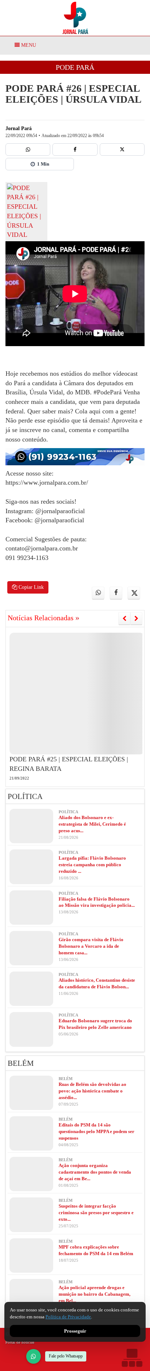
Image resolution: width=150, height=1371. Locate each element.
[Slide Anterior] (124, 618)
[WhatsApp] (33, 1356)
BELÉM (21, 1063)
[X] (122, 149)
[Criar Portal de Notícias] (132, 1357)
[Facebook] (74, 149)
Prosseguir (75, 1331)
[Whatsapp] (27, 149)
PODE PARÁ (75, 67)
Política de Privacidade (68, 1316)
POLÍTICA (25, 796)
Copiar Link (30, 587)
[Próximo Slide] (136, 618)
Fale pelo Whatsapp (66, 1356)
